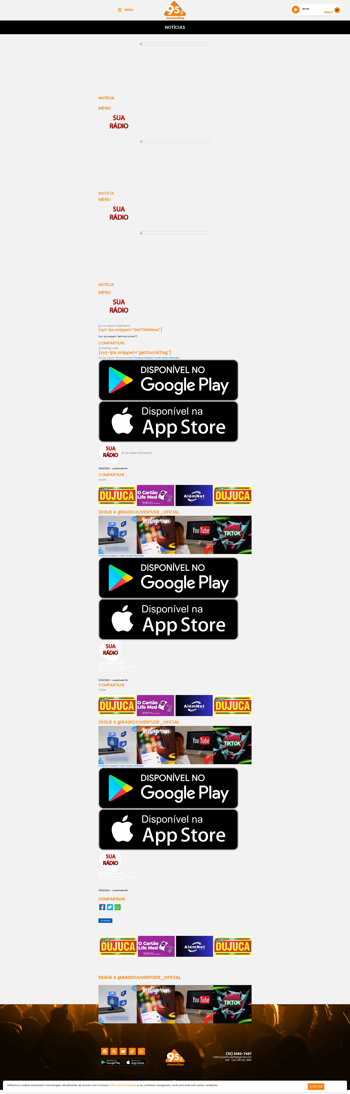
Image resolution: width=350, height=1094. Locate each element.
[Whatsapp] (141, 1051)
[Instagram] (113, 1051)
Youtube (165, 357)
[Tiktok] (132, 1051)
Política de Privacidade (122, 1085)
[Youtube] (123, 1051)
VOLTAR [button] (102, 348)
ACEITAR (316, 1086)
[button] (105, 920)
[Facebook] (104, 1051)
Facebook (139, 357)
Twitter (157, 357)
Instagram (149, 357)
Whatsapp (174, 357)
